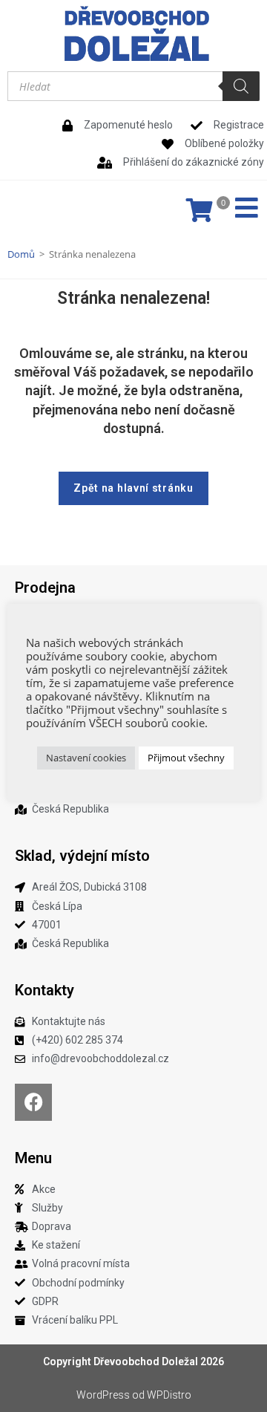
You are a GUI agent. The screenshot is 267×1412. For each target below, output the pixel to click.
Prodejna (45, 587)
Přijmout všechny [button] (186, 757)
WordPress (103, 1395)
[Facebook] (33, 1102)
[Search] (241, 86)
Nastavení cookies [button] (86, 757)
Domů (21, 254)
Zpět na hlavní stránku (133, 488)
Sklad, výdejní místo (82, 856)
